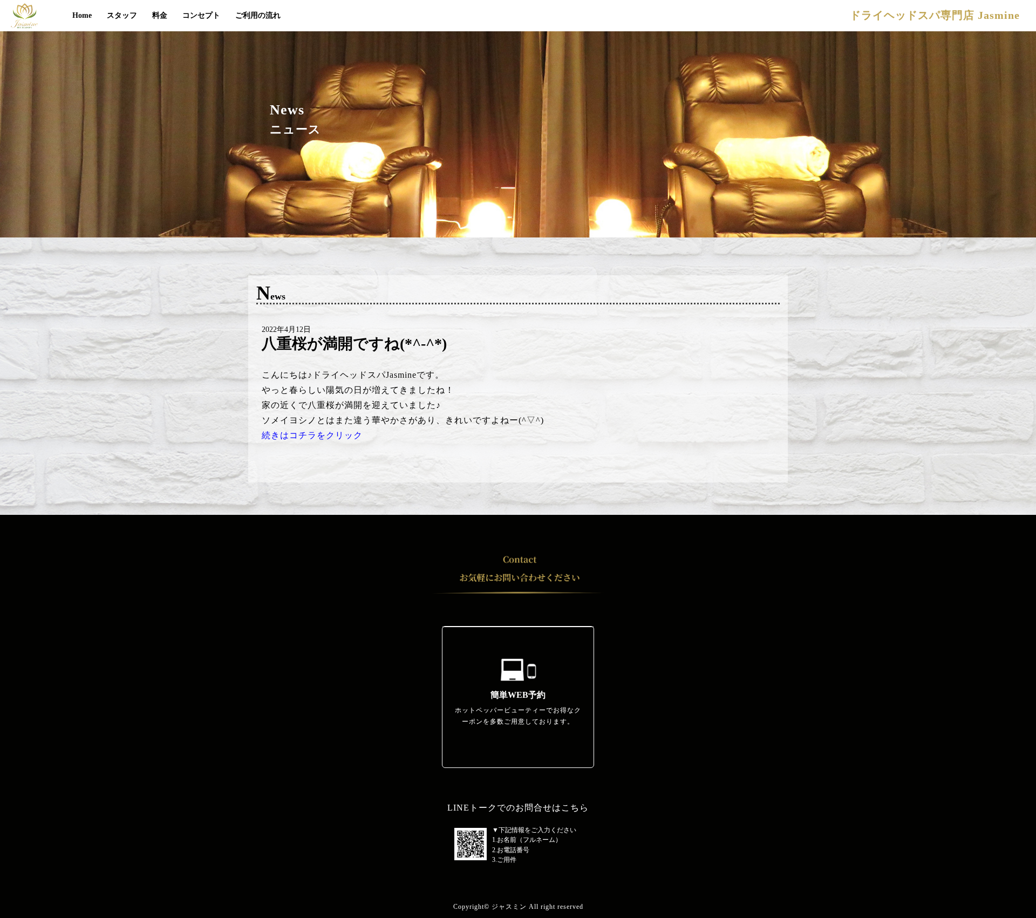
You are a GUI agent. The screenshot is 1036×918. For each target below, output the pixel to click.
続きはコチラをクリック (312, 435)
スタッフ (122, 15)
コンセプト (201, 15)
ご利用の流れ (258, 15)
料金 (159, 15)
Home (82, 15)
